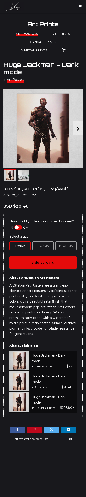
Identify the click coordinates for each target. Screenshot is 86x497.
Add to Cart (43, 262)
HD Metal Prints (32, 50)
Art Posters (27, 33)
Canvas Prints (43, 42)
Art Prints (43, 24)
